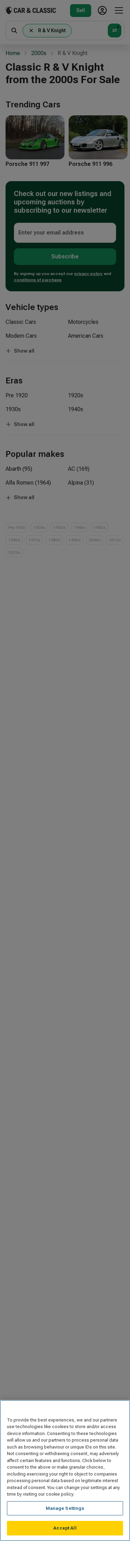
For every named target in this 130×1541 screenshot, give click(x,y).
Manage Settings (65, 1508)
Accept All (64, 1528)
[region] (65, 1470)
